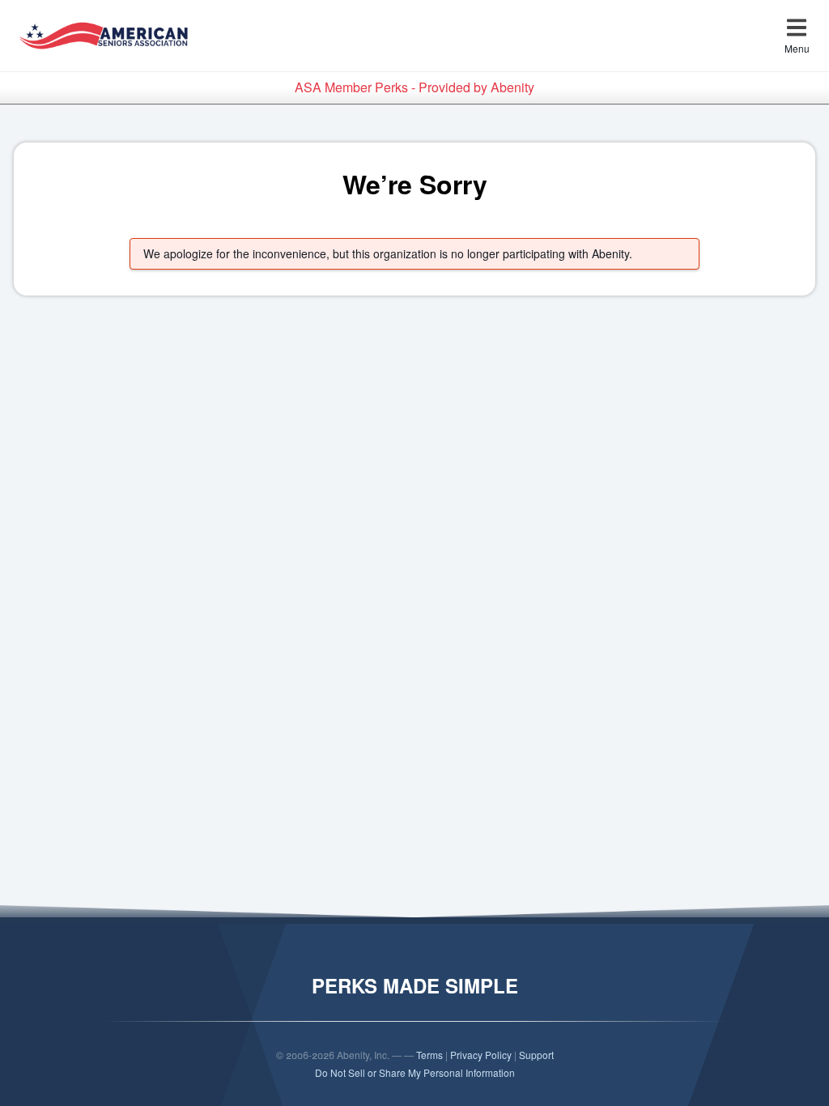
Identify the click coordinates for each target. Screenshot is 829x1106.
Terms (429, 1054)
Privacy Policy (481, 1054)
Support (536, 1054)
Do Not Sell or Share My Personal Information (415, 1072)
